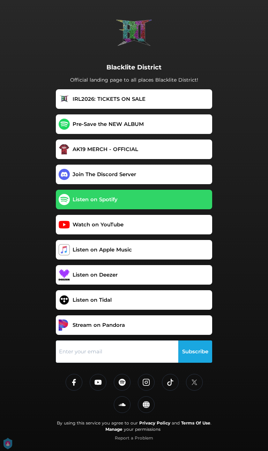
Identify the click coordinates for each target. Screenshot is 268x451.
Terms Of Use (195, 423)
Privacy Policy (154, 423)
